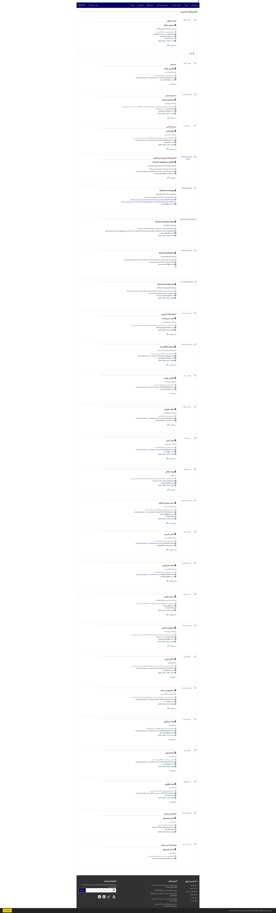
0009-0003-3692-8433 (166, 831)
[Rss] (99, 897)
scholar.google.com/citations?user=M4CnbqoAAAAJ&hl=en (155, 140)
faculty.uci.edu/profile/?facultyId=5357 (162, 262)
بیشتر (191, 53)
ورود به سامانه (93, 5)
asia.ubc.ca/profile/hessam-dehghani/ (161, 293)
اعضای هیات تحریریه (191, 891)
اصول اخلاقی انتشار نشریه (169, 890)
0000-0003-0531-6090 (166, 360)
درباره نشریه (193, 888)
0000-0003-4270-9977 (166, 485)
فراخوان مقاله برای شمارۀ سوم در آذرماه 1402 (163, 893)
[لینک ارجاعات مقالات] (168, 45)
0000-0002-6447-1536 (166, 298)
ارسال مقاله (150, 5)
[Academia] (113, 897)
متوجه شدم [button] (7, 910)
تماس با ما (140, 5)
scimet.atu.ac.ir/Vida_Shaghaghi (163, 480)
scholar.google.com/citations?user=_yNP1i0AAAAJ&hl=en (155, 793)
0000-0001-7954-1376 (166, 235)
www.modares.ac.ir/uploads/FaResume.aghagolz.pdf (156, 355)
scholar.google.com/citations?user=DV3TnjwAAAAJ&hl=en (155, 543)
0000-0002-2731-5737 (166, 735)
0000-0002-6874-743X (166, 113)
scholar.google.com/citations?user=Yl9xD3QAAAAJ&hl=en (155, 77)
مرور (186, 5)
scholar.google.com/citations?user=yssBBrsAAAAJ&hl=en (155, 574)
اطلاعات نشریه (176, 5)
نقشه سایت (194, 900)
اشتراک (82, 890)
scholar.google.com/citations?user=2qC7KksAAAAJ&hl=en (155, 761)
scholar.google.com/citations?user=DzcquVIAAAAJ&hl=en (155, 418)
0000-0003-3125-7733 (166, 454)
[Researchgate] (108, 897)
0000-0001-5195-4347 (166, 518)
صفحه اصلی (194, 5)
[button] (228, 910)
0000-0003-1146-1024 (166, 144)
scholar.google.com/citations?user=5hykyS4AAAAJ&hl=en (155, 668)
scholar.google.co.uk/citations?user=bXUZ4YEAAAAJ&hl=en (154, 512)
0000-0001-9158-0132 (166, 610)
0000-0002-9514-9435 (166, 330)
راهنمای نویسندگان (162, 5)
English (81, 5)
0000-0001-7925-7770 (166, 41)
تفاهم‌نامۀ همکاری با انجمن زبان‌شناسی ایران (164, 898)
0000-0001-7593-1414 (166, 797)
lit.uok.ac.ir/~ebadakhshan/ (165, 108)
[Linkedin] (103, 897)
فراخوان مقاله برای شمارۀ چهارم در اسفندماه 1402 (164, 886)
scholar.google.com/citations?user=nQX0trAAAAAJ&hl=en (155, 449)
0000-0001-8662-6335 (166, 766)
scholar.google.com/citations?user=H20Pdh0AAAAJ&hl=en (155, 730)
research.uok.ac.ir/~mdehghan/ (164, 34)
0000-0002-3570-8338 (166, 704)
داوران (133, 5)
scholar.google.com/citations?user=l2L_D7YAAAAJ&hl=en (155, 171)
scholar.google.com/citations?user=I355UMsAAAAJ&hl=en (155, 699)
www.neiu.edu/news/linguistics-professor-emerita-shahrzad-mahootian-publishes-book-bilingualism (140, 231)
